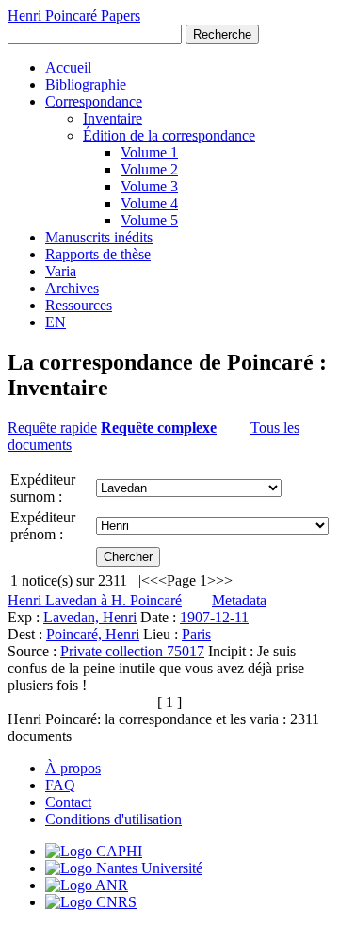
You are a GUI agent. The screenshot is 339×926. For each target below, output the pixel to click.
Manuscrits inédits (99, 237)
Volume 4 (149, 203)
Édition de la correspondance (169, 135)
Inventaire (112, 118)
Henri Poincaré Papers (74, 16)
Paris (196, 634)
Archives (72, 288)
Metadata (239, 600)
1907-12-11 (214, 617)
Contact (68, 802)
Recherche (222, 34)
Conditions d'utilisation (113, 819)
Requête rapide (52, 428)
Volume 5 (149, 220)
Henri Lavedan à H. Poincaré (95, 600)
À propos (73, 768)
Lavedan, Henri (90, 617)
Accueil (68, 67)
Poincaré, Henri (92, 634)
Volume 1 (149, 152)
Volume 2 (149, 169)
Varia (60, 271)
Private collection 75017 (132, 651)
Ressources (78, 305)
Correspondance (93, 101)
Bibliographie (85, 84)
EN (55, 322)
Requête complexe (159, 428)
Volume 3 (149, 186)
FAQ (60, 785)
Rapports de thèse (98, 254)
